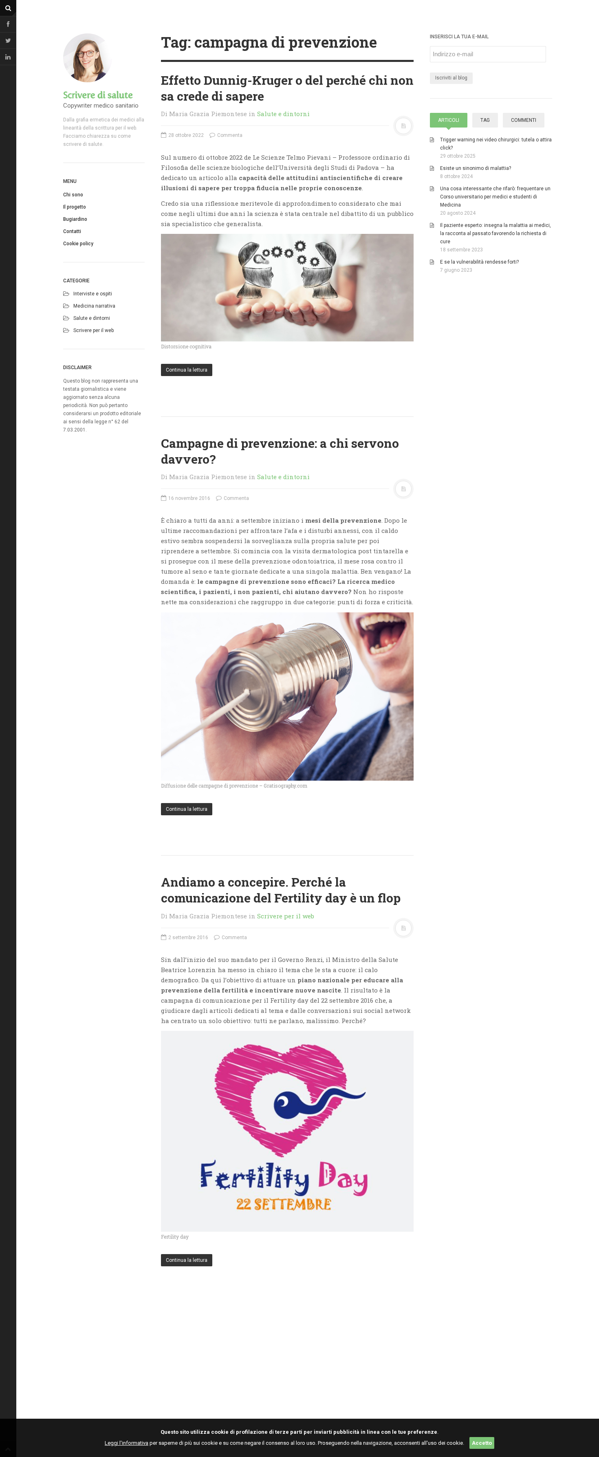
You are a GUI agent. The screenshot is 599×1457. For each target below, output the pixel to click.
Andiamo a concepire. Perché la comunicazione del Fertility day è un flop (281, 890)
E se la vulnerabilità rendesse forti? (479, 262)
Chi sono (73, 195)
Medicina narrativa (94, 306)
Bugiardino (75, 219)
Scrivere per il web (93, 330)
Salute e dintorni (91, 318)
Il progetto (74, 207)
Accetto (482, 1443)
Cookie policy (78, 244)
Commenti (523, 120)
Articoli (448, 120)
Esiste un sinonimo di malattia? (475, 168)
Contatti (72, 231)
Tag (485, 120)
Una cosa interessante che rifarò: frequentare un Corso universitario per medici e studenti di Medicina (495, 197)
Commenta (229, 135)
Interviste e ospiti (92, 294)
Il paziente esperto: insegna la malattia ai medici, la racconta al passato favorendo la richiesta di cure (495, 233)
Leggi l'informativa (126, 1443)
